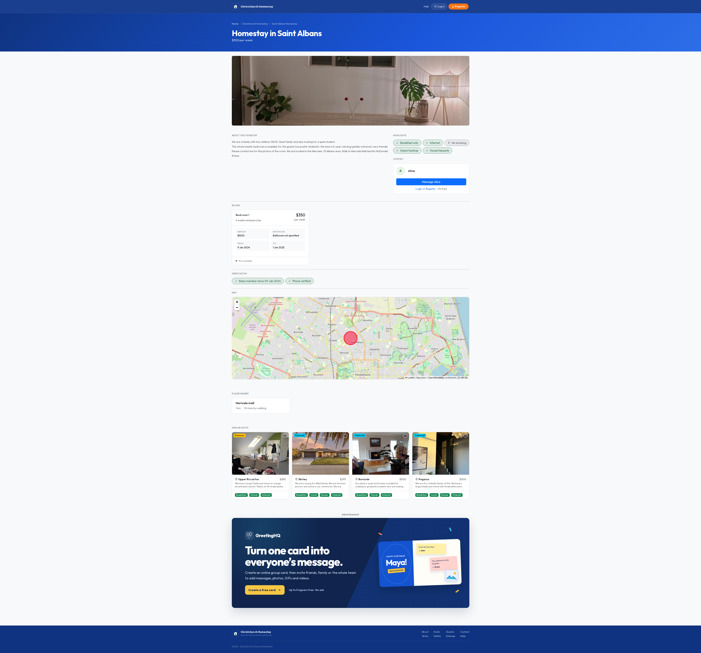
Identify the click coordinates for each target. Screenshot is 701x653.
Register (431, 188)
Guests (450, 631)
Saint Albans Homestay (284, 23)
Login (419, 188)
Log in (440, 6)
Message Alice (431, 182)
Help (463, 635)
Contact (464, 631)
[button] (237, 302)
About (425, 631)
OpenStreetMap (436, 377)
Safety (437, 635)
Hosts (437, 631)
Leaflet (411, 377)
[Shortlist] (285, 436)
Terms (425, 635)
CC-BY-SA (462, 377)
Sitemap (450, 635)
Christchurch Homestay (255, 23)
